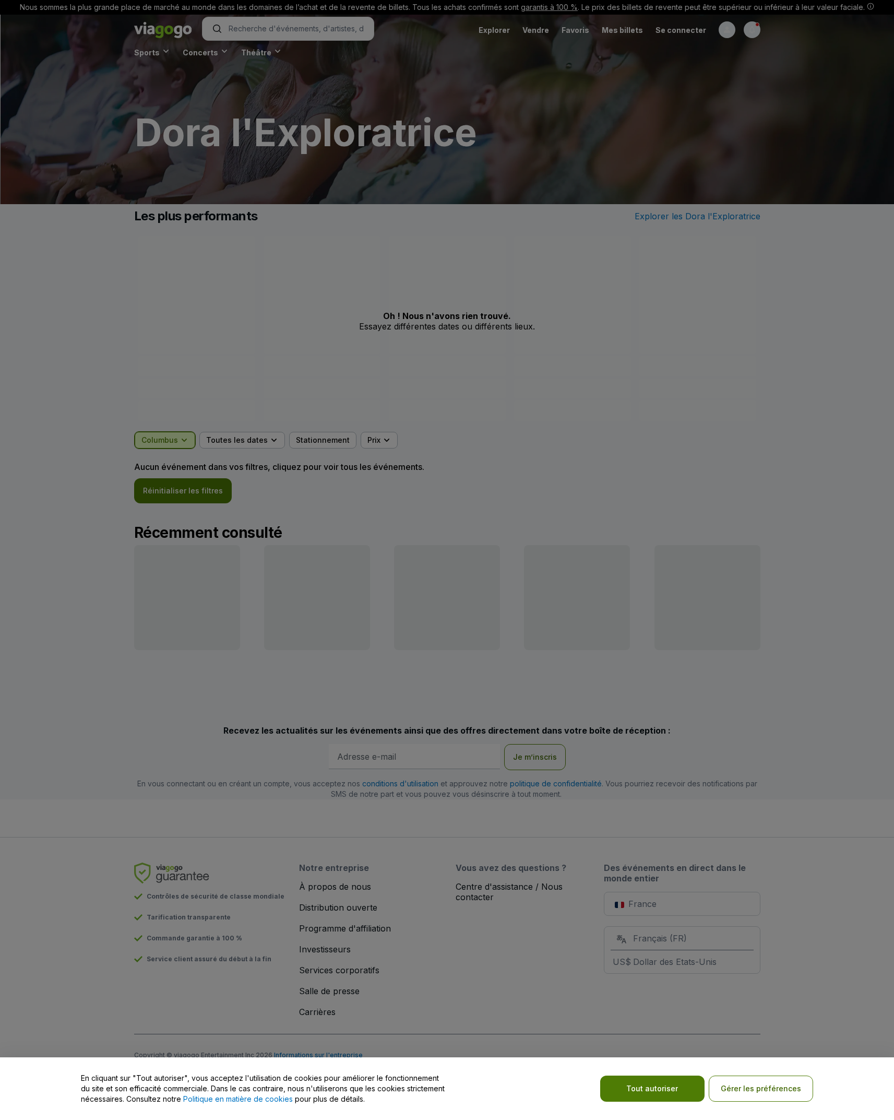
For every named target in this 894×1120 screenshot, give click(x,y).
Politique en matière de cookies (238, 1098)
